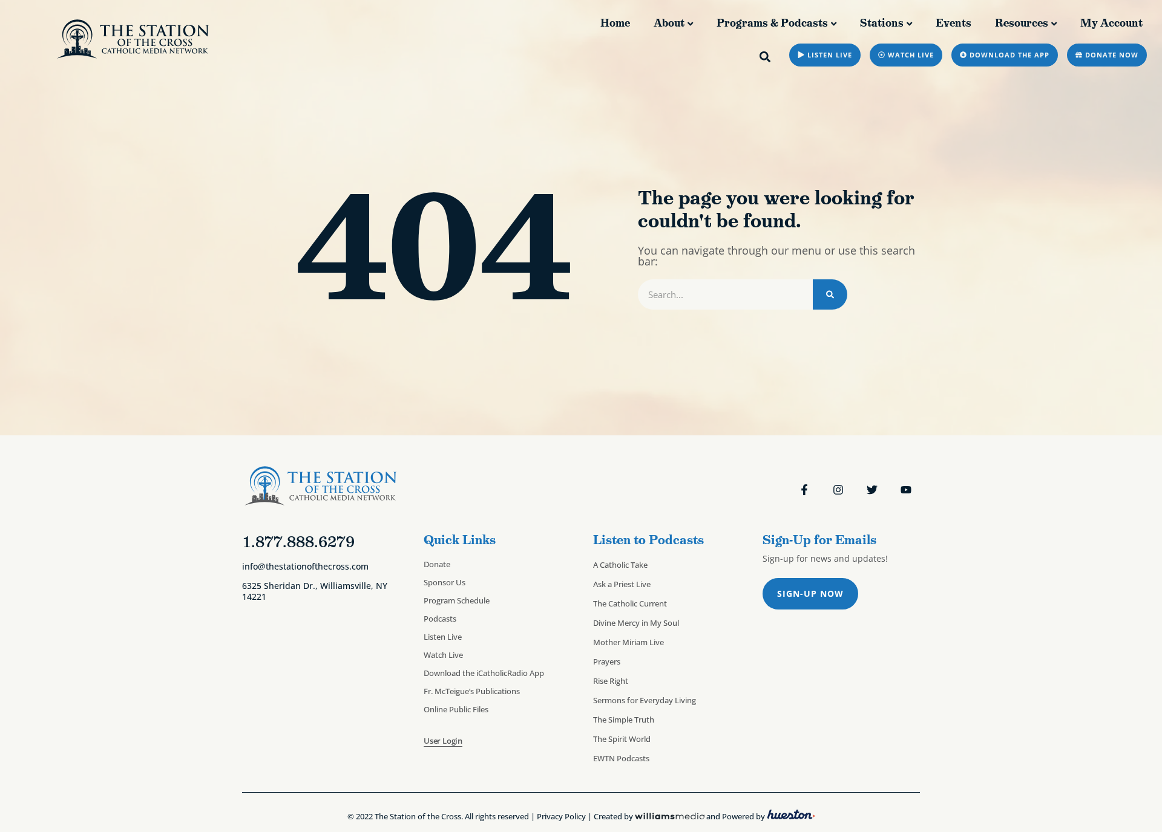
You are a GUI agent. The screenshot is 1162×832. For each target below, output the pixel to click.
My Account (1111, 23)
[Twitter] (872, 490)
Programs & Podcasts (772, 23)
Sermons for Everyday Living (644, 700)
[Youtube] (906, 490)
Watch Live (443, 654)
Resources (1021, 23)
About (669, 23)
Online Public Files (456, 709)
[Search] (830, 294)
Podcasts (440, 618)
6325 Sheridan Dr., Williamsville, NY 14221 (314, 591)
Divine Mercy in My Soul (636, 622)
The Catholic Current (630, 603)
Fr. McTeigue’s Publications (472, 691)
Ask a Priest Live (622, 584)
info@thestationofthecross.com (305, 566)
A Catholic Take (620, 564)
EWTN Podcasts (621, 758)
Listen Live (443, 636)
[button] (765, 57)
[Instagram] (838, 490)
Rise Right (610, 680)
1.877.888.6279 (298, 541)
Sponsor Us (444, 582)
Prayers (606, 661)
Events (953, 23)
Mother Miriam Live (628, 642)
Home (615, 23)
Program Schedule (457, 600)
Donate (437, 564)
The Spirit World (622, 738)
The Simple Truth (623, 719)
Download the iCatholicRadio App (484, 673)
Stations (882, 23)
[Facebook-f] (804, 490)
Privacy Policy (561, 816)
